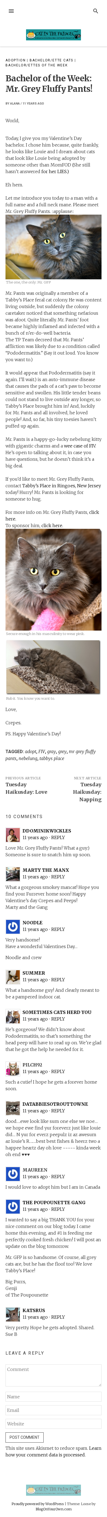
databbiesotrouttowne (55, 1104)
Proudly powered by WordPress (38, 1504)
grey (62, 751)
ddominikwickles (46, 831)
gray (51, 751)
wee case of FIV (79, 446)
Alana (15, 103)
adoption (15, 60)
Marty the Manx (45, 870)
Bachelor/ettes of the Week (36, 65)
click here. (52, 525)
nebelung (28, 758)
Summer (33, 973)
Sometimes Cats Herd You (56, 1012)
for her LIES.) (54, 171)
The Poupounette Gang (54, 1202)
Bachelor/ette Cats (51, 60)
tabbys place (52, 758)
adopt (30, 751)
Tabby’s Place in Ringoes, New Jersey (61, 485)
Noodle (32, 922)
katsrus (33, 1310)
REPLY (58, 837)
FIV (41, 751)
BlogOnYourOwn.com (54, 1509)
